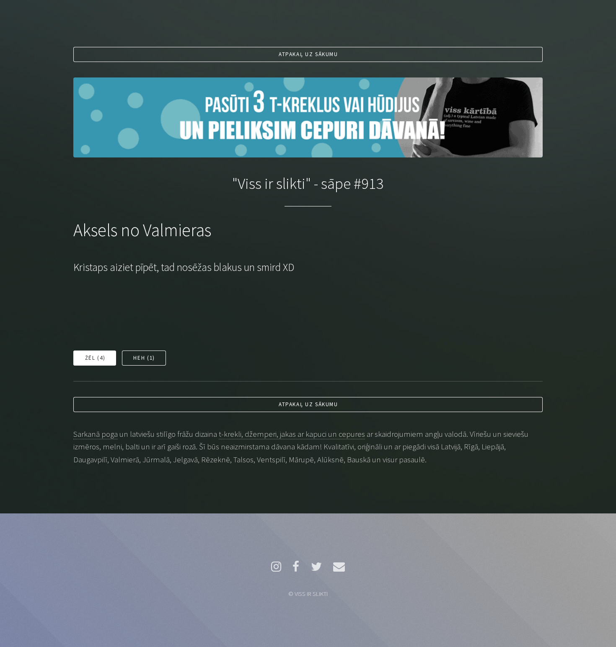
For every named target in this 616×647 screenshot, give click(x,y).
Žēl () (95, 357)
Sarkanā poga (95, 434)
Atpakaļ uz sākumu (308, 54)
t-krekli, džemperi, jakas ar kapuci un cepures (292, 434)
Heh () (144, 357)
